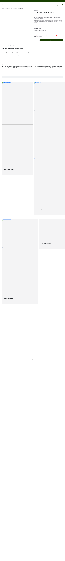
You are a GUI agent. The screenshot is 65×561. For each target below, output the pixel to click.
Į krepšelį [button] (17, 164)
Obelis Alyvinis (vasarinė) (40, 209)
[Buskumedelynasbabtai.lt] (8, 4)
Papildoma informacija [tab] (10, 45)
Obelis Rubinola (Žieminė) (46, 243)
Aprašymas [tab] (4, 45)
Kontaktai (43, 4)
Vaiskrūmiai (25, 4)
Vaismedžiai (19, 4)
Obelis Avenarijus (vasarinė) (9, 169)
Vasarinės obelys (15, 8)
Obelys (11, 8)
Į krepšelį (51, 40)
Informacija (38, 4)
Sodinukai (5, 8)
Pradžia (3, 8)
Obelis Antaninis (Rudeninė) (9, 298)
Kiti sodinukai (31, 4)
